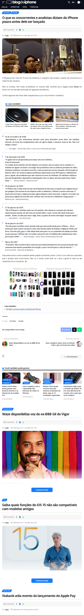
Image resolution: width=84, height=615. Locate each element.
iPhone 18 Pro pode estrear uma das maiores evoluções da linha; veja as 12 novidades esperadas (51, 390)
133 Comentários (71, 357)
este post (21, 231)
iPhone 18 (7, 380)
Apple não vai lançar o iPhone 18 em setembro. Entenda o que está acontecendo (67, 126)
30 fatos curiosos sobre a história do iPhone (23, 309)
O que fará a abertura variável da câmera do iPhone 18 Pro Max (16, 125)
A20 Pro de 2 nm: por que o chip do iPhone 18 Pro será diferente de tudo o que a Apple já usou (42, 126)
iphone (20, 321)
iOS (5, 500)
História (7, 13)
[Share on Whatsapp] (23, 30)
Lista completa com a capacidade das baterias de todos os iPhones (31, 389)
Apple (65, 86)
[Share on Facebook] (16, 30)
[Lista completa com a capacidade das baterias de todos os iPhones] (32, 378)
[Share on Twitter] (19, 30)
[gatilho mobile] (4, 2)
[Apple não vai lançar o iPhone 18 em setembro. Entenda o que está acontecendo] (67, 115)
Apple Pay (7, 591)
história (13, 321)
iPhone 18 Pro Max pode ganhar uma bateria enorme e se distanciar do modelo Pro (10, 390)
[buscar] (69, 2)
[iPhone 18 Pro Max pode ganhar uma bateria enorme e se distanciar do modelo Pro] (11, 378)
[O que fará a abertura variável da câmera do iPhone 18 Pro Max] (16, 115)
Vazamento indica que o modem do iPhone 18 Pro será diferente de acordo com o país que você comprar (72, 390)
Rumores (7, 383)
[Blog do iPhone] (21, 2)
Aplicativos (8, 409)
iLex (7, 35)
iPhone (15, 13)
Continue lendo (42, 490)
